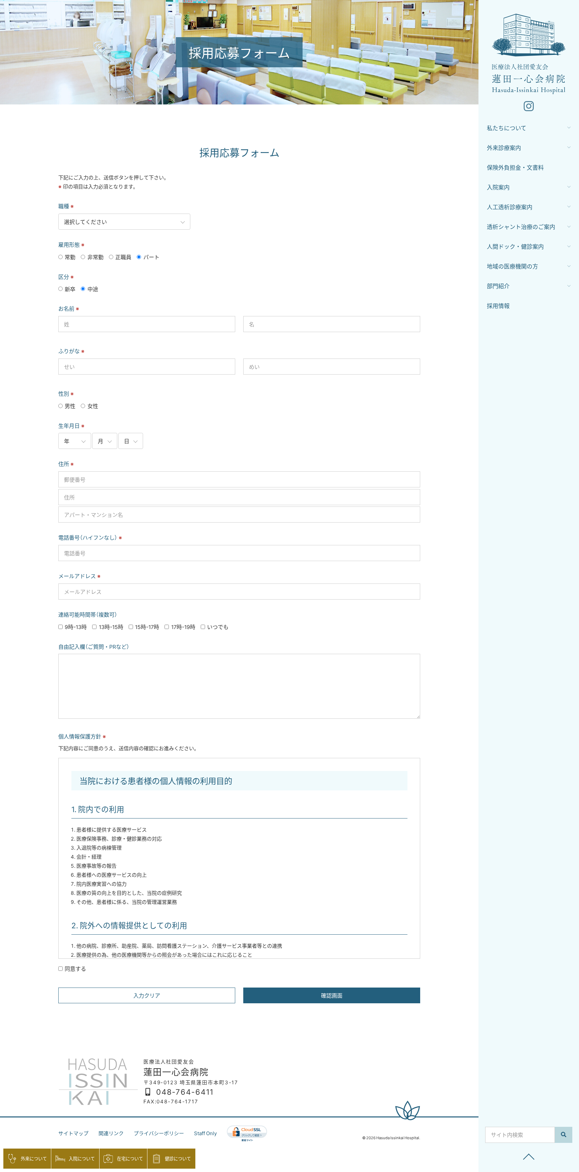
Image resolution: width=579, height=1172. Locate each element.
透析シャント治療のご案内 (521, 226)
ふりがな (71, 351)
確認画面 (331, 995)
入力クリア (146, 995)
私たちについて (506, 128)
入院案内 (498, 187)
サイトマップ (73, 1133)
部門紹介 (498, 286)
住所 (66, 464)
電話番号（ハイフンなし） (90, 537)
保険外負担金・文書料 (515, 167)
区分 (66, 276)
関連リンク (111, 1133)
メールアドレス (79, 576)
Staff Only (205, 1133)
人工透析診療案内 (509, 207)
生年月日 (71, 425)
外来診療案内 (504, 147)
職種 (66, 206)
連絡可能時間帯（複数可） (87, 614)
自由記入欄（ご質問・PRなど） (93, 646)
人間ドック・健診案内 (515, 246)
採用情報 (498, 305)
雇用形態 (71, 244)
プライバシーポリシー (159, 1133)
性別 (66, 393)
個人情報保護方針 (82, 736)
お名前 (68, 308)
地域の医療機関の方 (512, 266)
